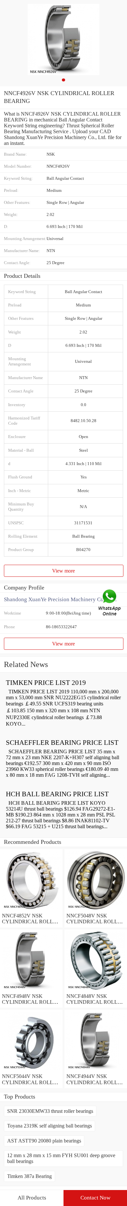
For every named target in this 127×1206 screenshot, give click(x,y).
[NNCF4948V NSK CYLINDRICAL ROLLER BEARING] (31, 990)
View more (63, 571)
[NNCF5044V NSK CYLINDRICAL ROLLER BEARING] (31, 1070)
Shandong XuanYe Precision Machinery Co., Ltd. (60, 599)
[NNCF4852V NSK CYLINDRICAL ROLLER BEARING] (31, 910)
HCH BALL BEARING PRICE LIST (57, 794)
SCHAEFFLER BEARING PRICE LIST (62, 742)
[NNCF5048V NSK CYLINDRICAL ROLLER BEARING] (95, 910)
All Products (32, 1198)
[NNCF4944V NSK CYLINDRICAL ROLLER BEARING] (95, 1070)
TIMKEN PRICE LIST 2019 (46, 683)
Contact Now (95, 1198)
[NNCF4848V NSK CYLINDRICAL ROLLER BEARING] (95, 990)
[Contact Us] (110, 603)
